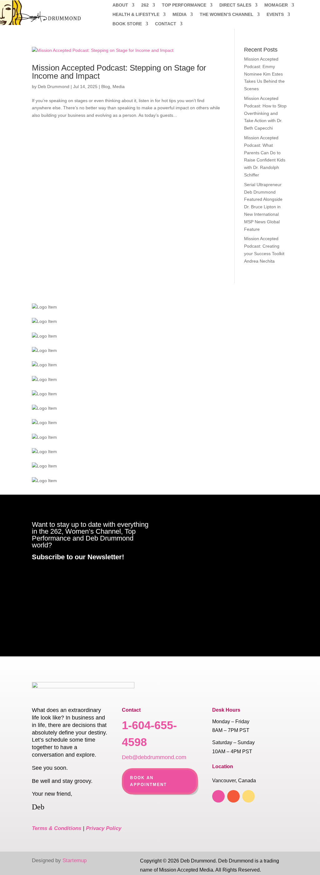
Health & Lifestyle (135, 14)
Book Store (127, 24)
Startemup (74, 860)
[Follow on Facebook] (218, 796)
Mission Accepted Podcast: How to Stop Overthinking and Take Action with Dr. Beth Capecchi (265, 113)
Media (179, 14)
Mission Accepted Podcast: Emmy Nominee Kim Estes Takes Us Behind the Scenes (264, 74)
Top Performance (184, 5)
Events (275, 14)
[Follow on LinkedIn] (233, 796)
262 (145, 5)
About (120, 5)
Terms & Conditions (56, 828)
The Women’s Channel (226, 14)
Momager (276, 5)
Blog (105, 86)
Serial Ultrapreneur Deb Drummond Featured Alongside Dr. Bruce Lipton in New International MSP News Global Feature (263, 207)
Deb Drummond (53, 86)
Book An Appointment (148, 781)
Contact (165, 24)
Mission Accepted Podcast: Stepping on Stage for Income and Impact (119, 72)
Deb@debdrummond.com (154, 757)
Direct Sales (235, 5)
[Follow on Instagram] (248, 796)
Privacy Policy (103, 828)
